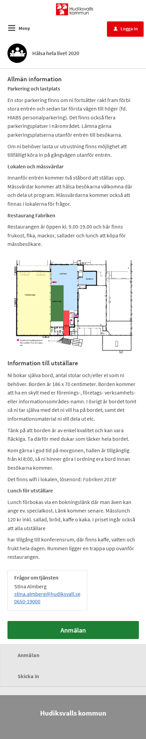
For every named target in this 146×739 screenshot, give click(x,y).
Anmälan (73, 630)
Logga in (126, 29)
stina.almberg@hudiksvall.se (47, 593)
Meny (24, 28)
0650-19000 (27, 601)
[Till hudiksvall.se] (74, 9)
